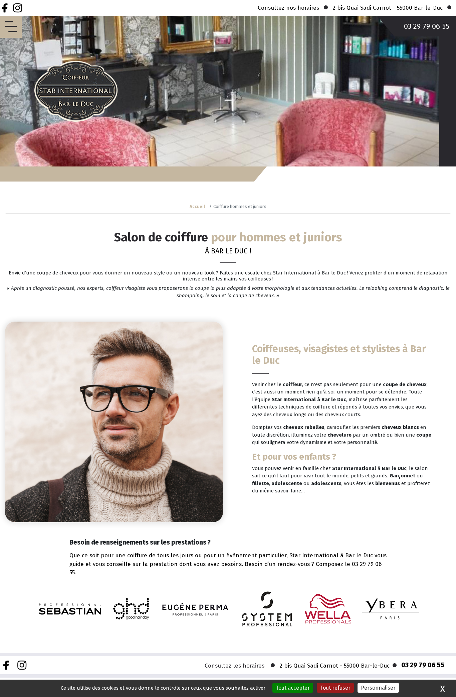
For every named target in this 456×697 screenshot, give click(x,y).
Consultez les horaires (234, 665)
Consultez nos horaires (288, 7)
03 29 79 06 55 (426, 26)
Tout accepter (293, 688)
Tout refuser (335, 688)
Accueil (197, 206)
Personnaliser (378, 688)
